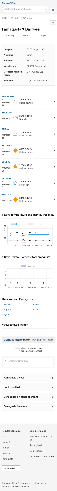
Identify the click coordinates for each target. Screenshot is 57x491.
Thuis (4, 18)
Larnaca (36, 309)
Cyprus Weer (9, 3)
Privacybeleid (36, 445)
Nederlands (11, 468)
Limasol (35, 304)
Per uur (26, 35)
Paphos (7, 309)
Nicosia (7, 304)
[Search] (45, 9)
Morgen (43, 35)
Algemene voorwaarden (42, 456)
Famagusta (14, 18)
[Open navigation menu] (53, 10)
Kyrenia (7, 314)
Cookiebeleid (36, 451)
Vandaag (10, 35)
